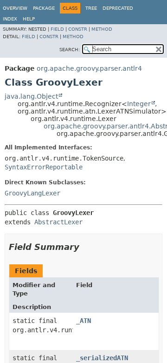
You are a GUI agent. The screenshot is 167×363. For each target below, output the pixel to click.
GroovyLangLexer (32, 193)
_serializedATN (102, 358)
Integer (139, 104)
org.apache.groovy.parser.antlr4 (89, 68)
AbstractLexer (58, 222)
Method (101, 29)
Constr (77, 29)
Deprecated (118, 8)
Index (10, 18)
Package (44, 8)
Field (57, 29)
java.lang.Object (31, 96)
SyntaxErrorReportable (44, 167)
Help (29, 18)
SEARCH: (69, 49)
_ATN (83, 320)
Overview (15, 8)
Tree (91, 8)
